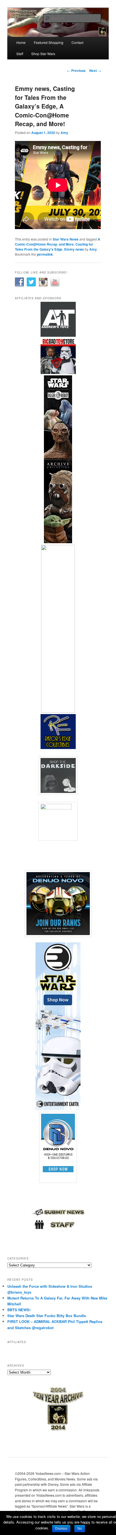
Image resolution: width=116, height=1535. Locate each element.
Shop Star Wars (43, 53)
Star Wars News (66, 239)
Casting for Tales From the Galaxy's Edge (54, 247)
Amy (64, 132)
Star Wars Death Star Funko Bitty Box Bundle (46, 1315)
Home (21, 42)
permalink (45, 254)
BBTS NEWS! (18, 1309)
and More (66, 244)
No (79, 1529)
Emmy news (74, 249)
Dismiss (61, 1529)
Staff (19, 53)
